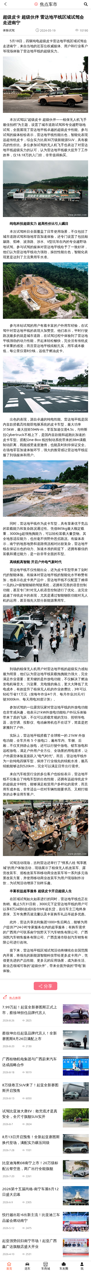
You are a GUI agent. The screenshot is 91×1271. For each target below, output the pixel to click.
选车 (27, 1268)
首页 (9, 1268)
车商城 (45, 1268)
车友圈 (63, 1268)
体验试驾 (9, 30)
